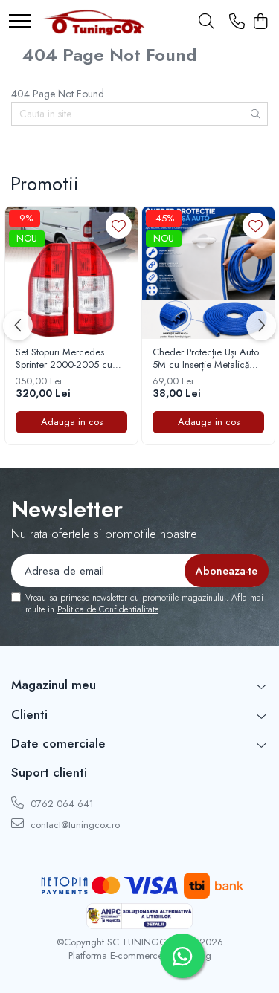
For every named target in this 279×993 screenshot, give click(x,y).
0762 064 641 (61, 804)
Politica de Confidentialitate (107, 609)
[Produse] (20, 22)
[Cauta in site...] (206, 22)
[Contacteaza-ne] (237, 22)
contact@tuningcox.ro (74, 825)
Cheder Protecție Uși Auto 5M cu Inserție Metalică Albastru (206, 359)
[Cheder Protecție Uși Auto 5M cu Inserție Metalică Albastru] (208, 273)
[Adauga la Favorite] (119, 226)
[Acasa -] (93, 22)
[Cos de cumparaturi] (260, 22)
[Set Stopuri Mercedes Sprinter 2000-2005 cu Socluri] (71, 273)
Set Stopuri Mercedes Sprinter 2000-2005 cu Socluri (64, 359)
